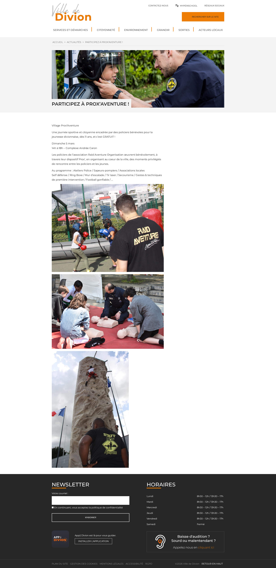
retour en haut (212, 563)
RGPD (148, 563)
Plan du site (60, 563)
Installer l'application (93, 541)
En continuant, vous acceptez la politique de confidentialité (88, 507)
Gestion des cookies (83, 563)
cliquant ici (206, 547)
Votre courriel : (60, 493)
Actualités (74, 42)
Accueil (57, 42)
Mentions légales (111, 563)
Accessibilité (134, 563)
